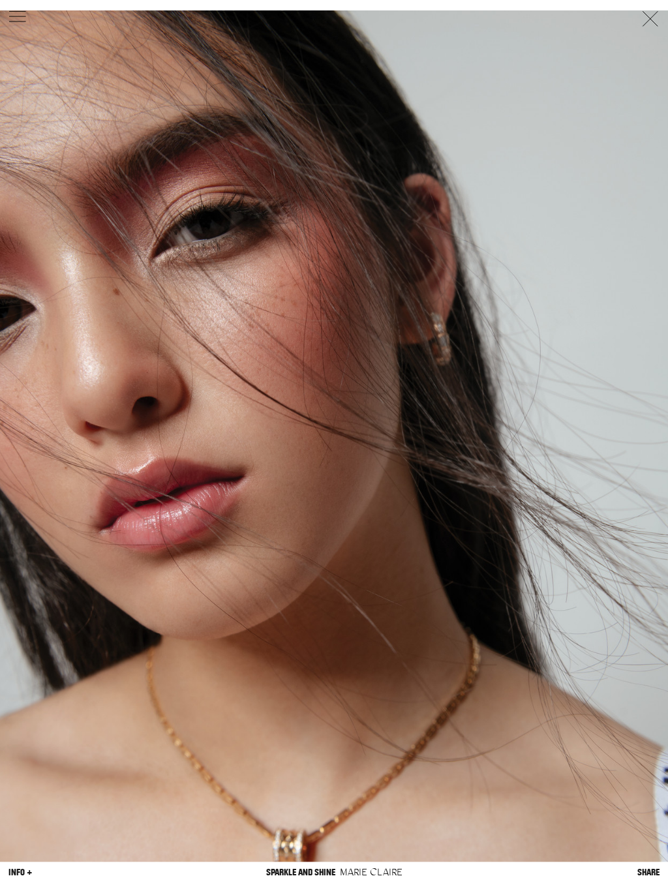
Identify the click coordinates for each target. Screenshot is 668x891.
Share (648, 872)
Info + (20, 872)
